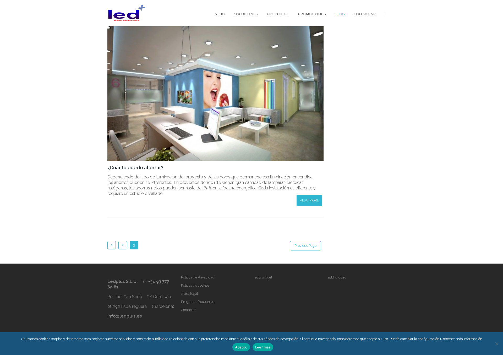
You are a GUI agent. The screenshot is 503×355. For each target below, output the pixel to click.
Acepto (241, 347)
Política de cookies (195, 285)
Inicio (219, 14)
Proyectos (278, 14)
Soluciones (246, 14)
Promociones (312, 14)
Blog (340, 14)
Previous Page (305, 246)
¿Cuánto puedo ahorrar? (135, 167)
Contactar (365, 14)
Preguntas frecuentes (197, 302)
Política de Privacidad (197, 277)
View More (309, 200)
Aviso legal (189, 294)
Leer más (263, 347)
